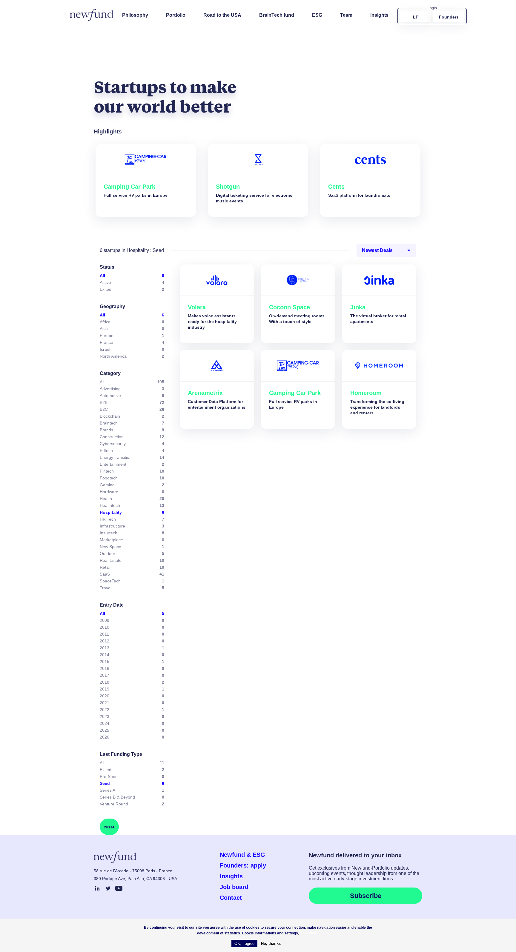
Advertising (110, 388)
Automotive (110, 395)
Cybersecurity (113, 443)
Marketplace (111, 539)
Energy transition (116, 457)
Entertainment (113, 464)
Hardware (109, 491)
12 (161, 436)
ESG (317, 15)
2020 (104, 695)
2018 (104, 682)
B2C (104, 409)
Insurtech (108, 532)
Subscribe (365, 895)
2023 (104, 716)
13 (161, 505)
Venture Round (114, 804)
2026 (104, 737)
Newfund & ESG (242, 854)
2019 (104, 689)
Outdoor (107, 553)
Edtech (106, 450)
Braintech (109, 423)
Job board (234, 887)
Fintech (107, 471)
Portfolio (175, 15)
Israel (105, 349)
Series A (107, 790)
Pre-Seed (109, 776)
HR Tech (108, 519)
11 (162, 762)
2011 (104, 634)
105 (160, 381)
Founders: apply (243, 865)
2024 (104, 723)
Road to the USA (222, 15)
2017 (104, 675)
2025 (104, 730)
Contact (231, 897)
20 (161, 498)
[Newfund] (91, 15)
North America (113, 356)
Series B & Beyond (117, 797)
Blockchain (110, 416)
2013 (104, 647)
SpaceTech (110, 581)
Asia (104, 328)
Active (105, 282)
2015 (104, 661)
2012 (104, 641)
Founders (449, 17)
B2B (104, 402)
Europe (106, 335)
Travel (105, 587)
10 (161, 471)
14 (161, 457)
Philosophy (135, 15)
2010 (104, 627)
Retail (105, 567)
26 (161, 409)
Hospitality (111, 512)
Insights (379, 15)
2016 (104, 668)
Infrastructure (112, 526)
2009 (104, 620)
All (102, 275)
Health (106, 498)
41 (161, 574)
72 (161, 402)
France (106, 342)
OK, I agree (244, 943)
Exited (105, 289)
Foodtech (109, 478)
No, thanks (271, 943)
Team (346, 15)
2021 (104, 702)
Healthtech (110, 505)
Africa (105, 321)
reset (109, 827)
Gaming (107, 484)
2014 (104, 654)
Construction (112, 436)
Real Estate (111, 560)
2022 (104, 709)
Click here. (309, 933)
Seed (105, 783)
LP (415, 17)
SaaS (105, 574)
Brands (106, 429)
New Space (110, 546)
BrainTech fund (276, 15)
